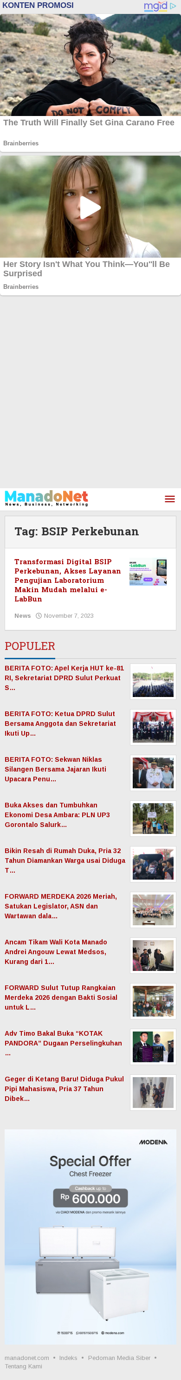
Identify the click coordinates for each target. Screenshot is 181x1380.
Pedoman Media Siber (119, 1357)
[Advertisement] (90, 393)
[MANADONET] (46, 497)
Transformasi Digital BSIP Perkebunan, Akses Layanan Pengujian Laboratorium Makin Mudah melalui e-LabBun (67, 581)
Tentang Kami (23, 1366)
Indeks (68, 1357)
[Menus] (169, 499)
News (22, 615)
